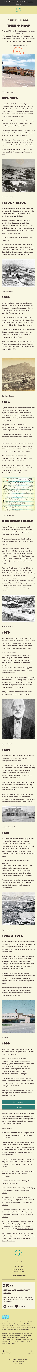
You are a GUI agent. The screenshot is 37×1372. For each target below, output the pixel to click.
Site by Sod (18, 1363)
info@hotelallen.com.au (19, 1275)
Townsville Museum (18, 1102)
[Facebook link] (15, 1261)
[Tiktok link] (21, 1261)
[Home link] (18, 10)
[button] (33, 10)
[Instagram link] (18, 1261)
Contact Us (18, 1107)
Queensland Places (8, 1241)
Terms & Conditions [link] (23, 1359)
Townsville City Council (25, 1229)
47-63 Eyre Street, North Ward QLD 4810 (18, 1270)
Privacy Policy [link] (12, 1359)
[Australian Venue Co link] (6, 1352)
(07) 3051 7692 (18, 1267)
